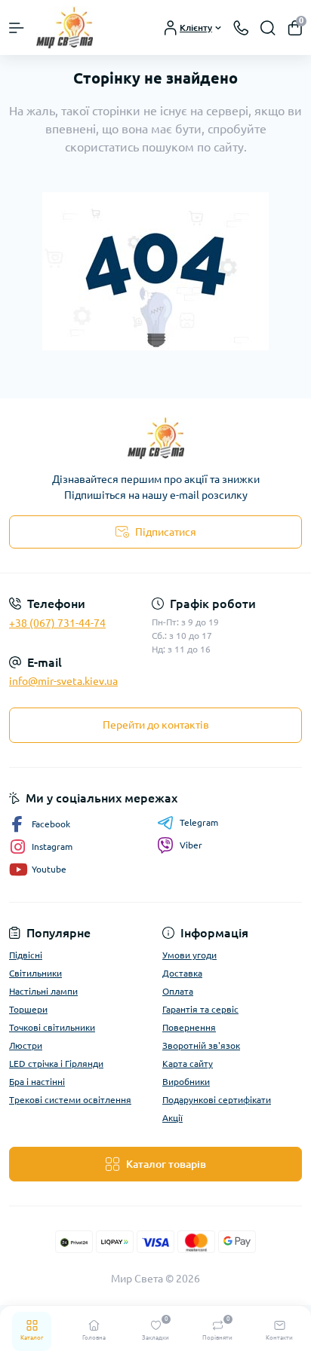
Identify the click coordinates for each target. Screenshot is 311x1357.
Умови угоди (189, 955)
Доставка (182, 973)
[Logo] (64, 27)
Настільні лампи (43, 991)
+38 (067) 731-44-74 (57, 623)
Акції (172, 1118)
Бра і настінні (37, 1082)
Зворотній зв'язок (201, 1045)
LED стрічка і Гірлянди (56, 1063)
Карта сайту (187, 1063)
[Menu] (16, 28)
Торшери (28, 1009)
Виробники (186, 1082)
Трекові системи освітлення (70, 1100)
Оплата (177, 991)
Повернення (189, 1027)
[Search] (268, 27)
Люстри (25, 1045)
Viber (191, 845)
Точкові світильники (52, 1027)
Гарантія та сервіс (200, 1009)
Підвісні (25, 955)
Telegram (199, 822)
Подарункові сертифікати (216, 1100)
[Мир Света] (155, 438)
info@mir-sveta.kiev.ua (63, 681)
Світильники (35, 973)
